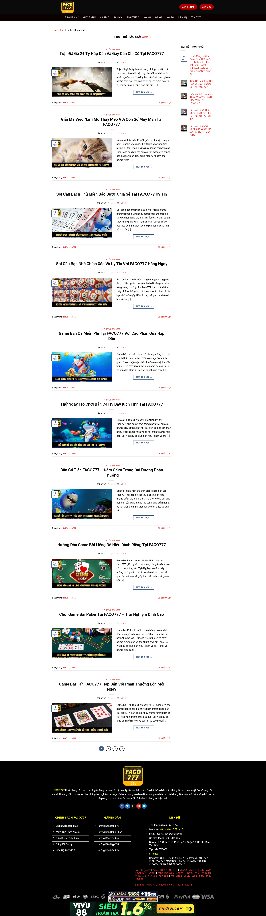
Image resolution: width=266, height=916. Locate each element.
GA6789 (169, 873)
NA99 (190, 873)
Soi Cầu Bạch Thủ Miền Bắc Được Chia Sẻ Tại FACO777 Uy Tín (111, 194)
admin (147, 36)
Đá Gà (159, 17)
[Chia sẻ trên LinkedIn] (144, 806)
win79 (138, 870)
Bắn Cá (118, 17)
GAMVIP (181, 873)
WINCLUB (141, 875)
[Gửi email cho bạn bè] (133, 806)
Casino (104, 17)
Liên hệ (182, 17)
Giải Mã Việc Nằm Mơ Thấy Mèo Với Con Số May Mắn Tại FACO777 (201, 99)
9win (194, 875)
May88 (183, 870)
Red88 (179, 884)
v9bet (152, 873)
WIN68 (206, 873)
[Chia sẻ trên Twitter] (127, 806)
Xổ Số (170, 17)
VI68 (198, 873)
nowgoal (164, 875)
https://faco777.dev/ (171, 829)
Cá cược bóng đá (165, 884)
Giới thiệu (89, 17)
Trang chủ (57, 30)
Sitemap (153, 853)
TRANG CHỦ (72, 17)
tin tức (196, 17)
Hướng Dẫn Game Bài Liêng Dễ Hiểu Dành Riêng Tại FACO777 (111, 544)
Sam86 (140, 884)
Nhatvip (173, 870)
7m (172, 875)
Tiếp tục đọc (144, 92)
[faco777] (67, 7)
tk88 (201, 875)
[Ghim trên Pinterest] (138, 806)
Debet (155, 870)
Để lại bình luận (164, 102)
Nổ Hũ (147, 17)
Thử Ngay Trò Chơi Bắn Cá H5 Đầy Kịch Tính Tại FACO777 (111, 404)
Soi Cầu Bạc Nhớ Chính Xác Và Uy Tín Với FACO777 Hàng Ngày (111, 263)
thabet (139, 878)
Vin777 (150, 884)
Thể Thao (133, 17)
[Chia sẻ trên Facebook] (122, 806)
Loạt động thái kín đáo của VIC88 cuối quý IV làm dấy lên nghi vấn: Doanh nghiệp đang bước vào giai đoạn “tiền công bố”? (201, 65)
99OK (187, 875)
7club (160, 873)
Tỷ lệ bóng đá (203, 870)
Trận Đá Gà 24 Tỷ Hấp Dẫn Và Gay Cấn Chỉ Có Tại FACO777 (111, 53)
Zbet (191, 870)
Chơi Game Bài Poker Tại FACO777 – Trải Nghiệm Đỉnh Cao (111, 614)
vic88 (179, 875)
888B (164, 870)
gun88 (147, 870)
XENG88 (152, 875)
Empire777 (141, 873)
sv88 (208, 875)
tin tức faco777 (111, 49)
